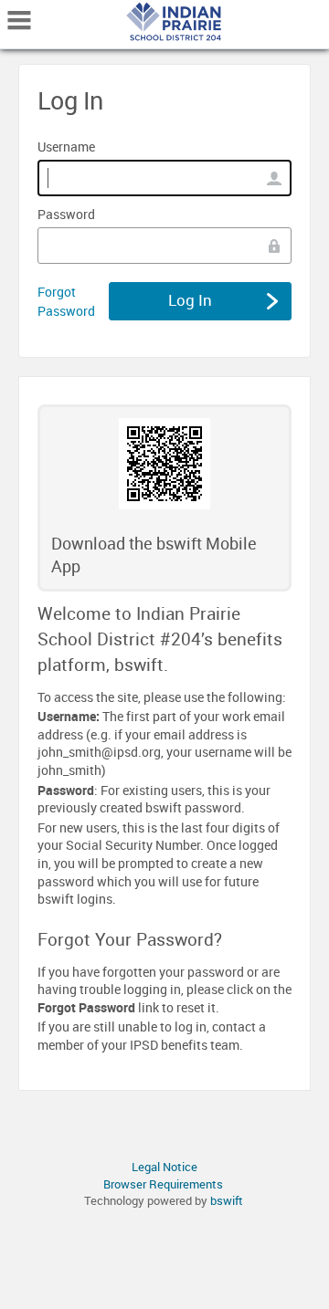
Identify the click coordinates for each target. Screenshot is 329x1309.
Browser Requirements (163, 1184)
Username (66, 146)
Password (66, 214)
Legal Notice (164, 1166)
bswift (226, 1200)
